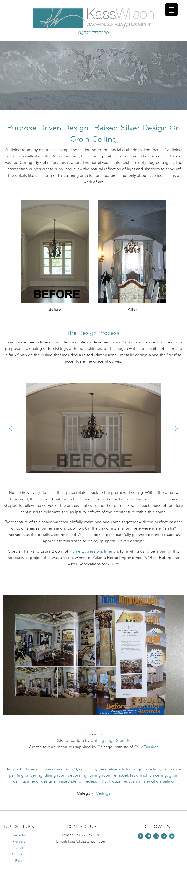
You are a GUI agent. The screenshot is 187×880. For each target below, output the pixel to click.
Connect (19, 854)
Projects (18, 841)
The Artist (19, 835)
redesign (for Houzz (102, 781)
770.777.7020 (96, 33)
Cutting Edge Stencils (110, 740)
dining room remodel (108, 775)
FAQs (19, 848)
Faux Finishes (146, 746)
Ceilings (103, 793)
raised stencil (71, 781)
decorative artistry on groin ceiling (129, 769)
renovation (131, 781)
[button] (10, 428)
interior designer (42, 781)
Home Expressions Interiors (94, 551)
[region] (93, 428)
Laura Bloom (121, 342)
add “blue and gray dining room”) (46, 769)
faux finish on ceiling (148, 775)
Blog (18, 860)
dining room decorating (65, 775)
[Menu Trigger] (171, 9)
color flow (87, 769)
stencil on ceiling (158, 781)
